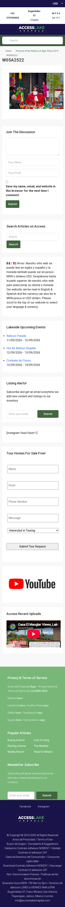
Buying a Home (16, 740)
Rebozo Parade (16, 336)
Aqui (33, 686)
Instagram (43, 806)
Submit (12, 204)
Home (9, 51)
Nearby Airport (16, 751)
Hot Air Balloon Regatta (21, 348)
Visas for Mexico (43, 751)
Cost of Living (41, 740)
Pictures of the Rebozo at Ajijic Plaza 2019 (37, 51)
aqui (46, 705)
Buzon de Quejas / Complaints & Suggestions (32, 843)
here (19, 698)
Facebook (25, 806)
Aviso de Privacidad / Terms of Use (33, 839)
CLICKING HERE (39, 691)
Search (13, 244)
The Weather (41, 745)
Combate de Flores (18, 360)
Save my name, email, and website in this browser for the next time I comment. (30, 191)
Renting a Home (17, 745)
